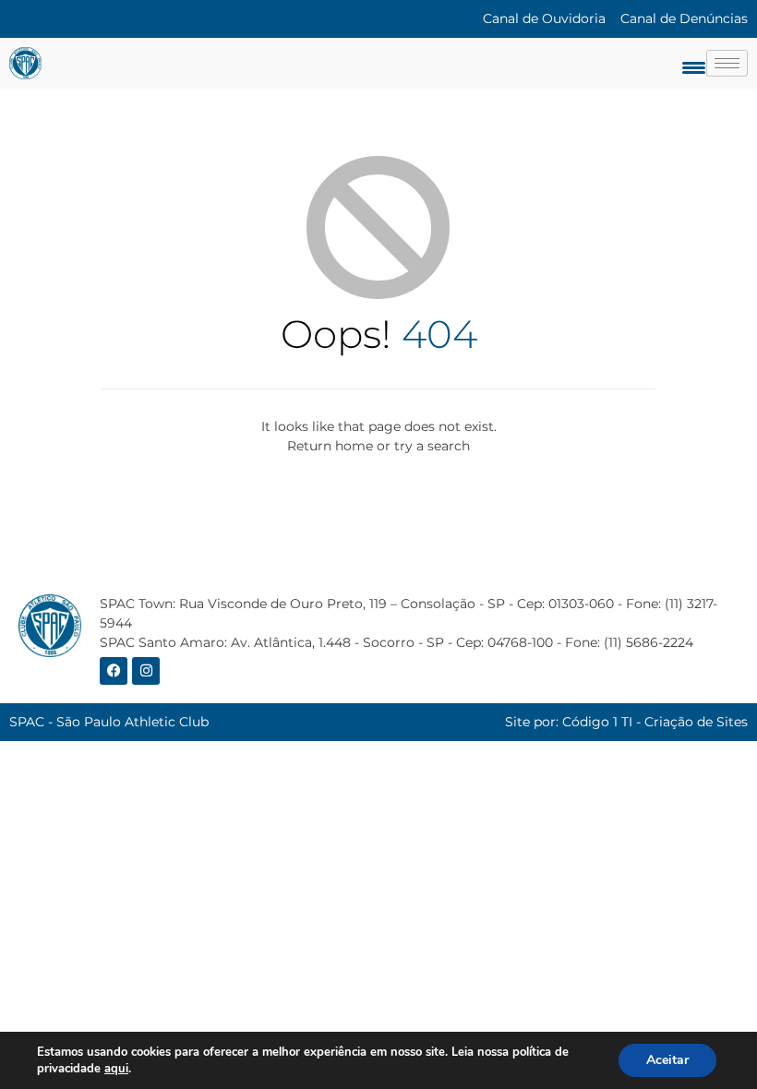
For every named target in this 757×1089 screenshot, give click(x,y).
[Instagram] (146, 671)
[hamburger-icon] (727, 63)
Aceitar (667, 1060)
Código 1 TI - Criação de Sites (655, 721)
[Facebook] (113, 671)
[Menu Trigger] (693, 67)
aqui (116, 1068)
